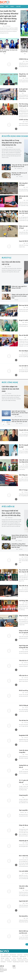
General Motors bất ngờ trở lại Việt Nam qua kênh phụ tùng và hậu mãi (20, 537)
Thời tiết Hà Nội (13, 954)
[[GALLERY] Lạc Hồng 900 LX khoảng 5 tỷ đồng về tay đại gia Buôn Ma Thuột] (6, 546)
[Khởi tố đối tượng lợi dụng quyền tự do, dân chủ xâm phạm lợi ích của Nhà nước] (9, 936)
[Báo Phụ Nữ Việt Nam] (21, 337)
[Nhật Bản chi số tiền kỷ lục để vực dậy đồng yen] (6, 175)
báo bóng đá (3, 961)
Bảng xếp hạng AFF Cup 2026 (18, 961)
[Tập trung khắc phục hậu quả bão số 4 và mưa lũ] (9, 815)
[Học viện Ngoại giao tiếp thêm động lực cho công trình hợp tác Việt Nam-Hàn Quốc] (9, 216)
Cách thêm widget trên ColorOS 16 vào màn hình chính (10, 389)
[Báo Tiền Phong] (1, 53)
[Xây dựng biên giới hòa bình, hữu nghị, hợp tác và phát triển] (9, 921)
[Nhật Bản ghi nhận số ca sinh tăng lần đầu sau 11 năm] (9, 846)
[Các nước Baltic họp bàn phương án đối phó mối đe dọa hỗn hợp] (9, 876)
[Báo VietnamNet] (20, 78)
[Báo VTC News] (21, 187)
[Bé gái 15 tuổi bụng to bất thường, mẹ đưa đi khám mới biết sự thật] (9, 325)
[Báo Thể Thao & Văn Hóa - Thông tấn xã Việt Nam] (20, 769)
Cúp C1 (2, 960)
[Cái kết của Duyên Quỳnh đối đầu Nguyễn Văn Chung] (9, 125)
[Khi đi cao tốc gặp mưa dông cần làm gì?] (9, 696)
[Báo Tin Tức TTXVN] (13, 168)
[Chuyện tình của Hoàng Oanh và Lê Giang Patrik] (9, 435)
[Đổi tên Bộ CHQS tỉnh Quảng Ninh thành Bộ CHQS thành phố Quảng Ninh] (9, 201)
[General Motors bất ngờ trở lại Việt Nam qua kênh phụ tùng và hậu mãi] (6, 537)
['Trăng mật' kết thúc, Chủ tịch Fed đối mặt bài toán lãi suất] (6, 167)
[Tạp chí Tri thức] (3, 266)
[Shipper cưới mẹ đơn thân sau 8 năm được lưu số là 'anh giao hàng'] (6, 297)
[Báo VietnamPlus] (13, 176)
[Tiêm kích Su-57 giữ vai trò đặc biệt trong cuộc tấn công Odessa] (9, 666)
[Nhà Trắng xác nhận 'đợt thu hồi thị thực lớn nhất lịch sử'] (9, 480)
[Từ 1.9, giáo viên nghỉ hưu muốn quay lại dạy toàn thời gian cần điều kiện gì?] (9, 785)
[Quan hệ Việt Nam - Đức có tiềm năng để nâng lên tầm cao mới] (9, 246)
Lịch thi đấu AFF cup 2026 (6, 956)
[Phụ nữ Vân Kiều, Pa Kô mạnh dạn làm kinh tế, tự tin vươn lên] (9, 340)
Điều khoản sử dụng (3, 969)
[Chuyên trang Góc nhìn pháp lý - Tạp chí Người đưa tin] (1, 26)
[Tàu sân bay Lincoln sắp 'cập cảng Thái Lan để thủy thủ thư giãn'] (9, 725)
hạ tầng (7, 958)
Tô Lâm (14, 958)
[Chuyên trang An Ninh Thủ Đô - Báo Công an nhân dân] (20, 353)
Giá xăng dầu (13, 960)
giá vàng (24, 958)
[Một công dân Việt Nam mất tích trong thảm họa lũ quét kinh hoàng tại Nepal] (9, 188)
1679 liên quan (7, 26)
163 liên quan (10, 147)
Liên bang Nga (7, 960)
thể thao (2, 958)
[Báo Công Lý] (20, 692)
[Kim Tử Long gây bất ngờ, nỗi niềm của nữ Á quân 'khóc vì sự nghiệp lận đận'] (9, 450)
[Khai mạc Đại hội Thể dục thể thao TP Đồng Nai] (9, 310)
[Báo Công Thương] (13, 423)
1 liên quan (20, 176)
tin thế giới (9, 961)
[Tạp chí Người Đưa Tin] (22, 53)
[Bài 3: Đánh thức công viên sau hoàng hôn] (9, 861)
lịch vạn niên (19, 958)
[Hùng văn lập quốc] (9, 830)
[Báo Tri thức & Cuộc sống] (13, 549)
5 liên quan (20, 423)
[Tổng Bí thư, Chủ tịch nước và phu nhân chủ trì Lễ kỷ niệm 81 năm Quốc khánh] (9, 79)
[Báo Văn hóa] (20, 784)
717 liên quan (19, 416)
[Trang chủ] (4, 2)
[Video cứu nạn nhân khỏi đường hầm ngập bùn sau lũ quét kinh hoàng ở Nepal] (9, 231)
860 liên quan (10, 517)
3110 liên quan (19, 168)
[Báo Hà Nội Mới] (3, 147)
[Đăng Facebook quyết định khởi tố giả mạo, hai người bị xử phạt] (9, 621)
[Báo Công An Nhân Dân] (21, 617)
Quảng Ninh (6, 954)
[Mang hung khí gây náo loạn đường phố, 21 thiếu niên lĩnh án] (9, 800)
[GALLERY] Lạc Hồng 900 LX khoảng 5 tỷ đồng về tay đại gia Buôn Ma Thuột (20, 545)
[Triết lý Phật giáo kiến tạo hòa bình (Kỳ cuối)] (9, 711)
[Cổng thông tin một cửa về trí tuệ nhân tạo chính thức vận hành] (6, 422)
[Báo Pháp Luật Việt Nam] (20, 464)
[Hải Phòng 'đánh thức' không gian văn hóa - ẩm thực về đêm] (9, 606)
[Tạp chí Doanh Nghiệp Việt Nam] (3, 517)
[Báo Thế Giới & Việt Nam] (20, 215)
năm (2, 954)
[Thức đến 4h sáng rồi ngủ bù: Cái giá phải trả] (9, 591)
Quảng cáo (2, 971)
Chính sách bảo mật (3, 970)
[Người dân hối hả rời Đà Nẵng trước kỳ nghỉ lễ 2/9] (9, 906)
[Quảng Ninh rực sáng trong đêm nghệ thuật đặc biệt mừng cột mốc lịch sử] (9, 770)
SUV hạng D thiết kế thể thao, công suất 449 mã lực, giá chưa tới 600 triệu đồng (11, 513)
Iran (10, 958)
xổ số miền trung (15, 956)
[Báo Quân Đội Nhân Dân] (21, 200)
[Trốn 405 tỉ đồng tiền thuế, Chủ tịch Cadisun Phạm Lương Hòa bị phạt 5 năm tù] (9, 891)
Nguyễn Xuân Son (23, 956)
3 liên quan (20, 540)
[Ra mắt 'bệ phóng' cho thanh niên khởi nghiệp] (9, 43)
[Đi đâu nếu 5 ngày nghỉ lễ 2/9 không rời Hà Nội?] (6, 289)
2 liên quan (26, 737)
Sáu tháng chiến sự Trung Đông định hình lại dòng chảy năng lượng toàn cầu (12, 143)
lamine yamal (19, 954)
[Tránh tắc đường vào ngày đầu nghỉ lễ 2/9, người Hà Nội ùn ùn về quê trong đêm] (9, 755)
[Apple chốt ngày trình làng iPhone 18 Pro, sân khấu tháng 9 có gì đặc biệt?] (6, 413)
